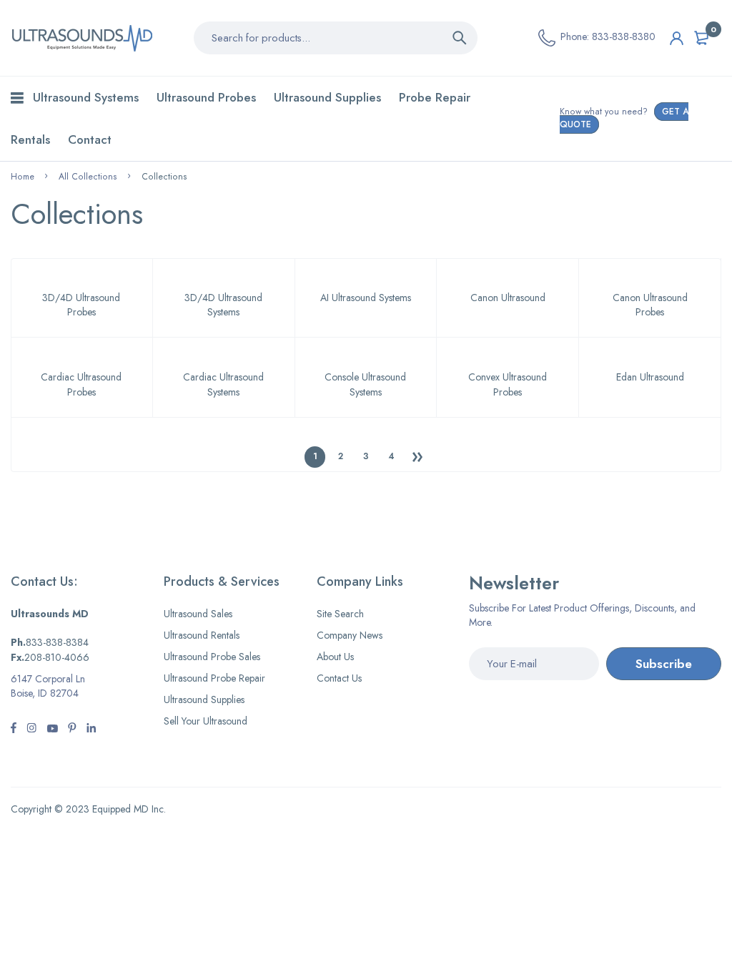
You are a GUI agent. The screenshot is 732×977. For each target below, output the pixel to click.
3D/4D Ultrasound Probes (81, 304)
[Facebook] (13, 729)
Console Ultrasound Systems (365, 384)
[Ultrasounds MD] (82, 38)
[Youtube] (91, 729)
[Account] (676, 38)
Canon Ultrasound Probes (650, 304)
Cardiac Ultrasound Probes (81, 384)
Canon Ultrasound (507, 297)
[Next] (417, 457)
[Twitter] (31, 729)
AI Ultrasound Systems (365, 297)
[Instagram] (52, 729)
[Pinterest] (72, 729)
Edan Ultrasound (650, 377)
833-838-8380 (624, 36)
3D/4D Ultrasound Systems (223, 304)
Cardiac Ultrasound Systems (223, 384)
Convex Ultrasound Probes (507, 384)
